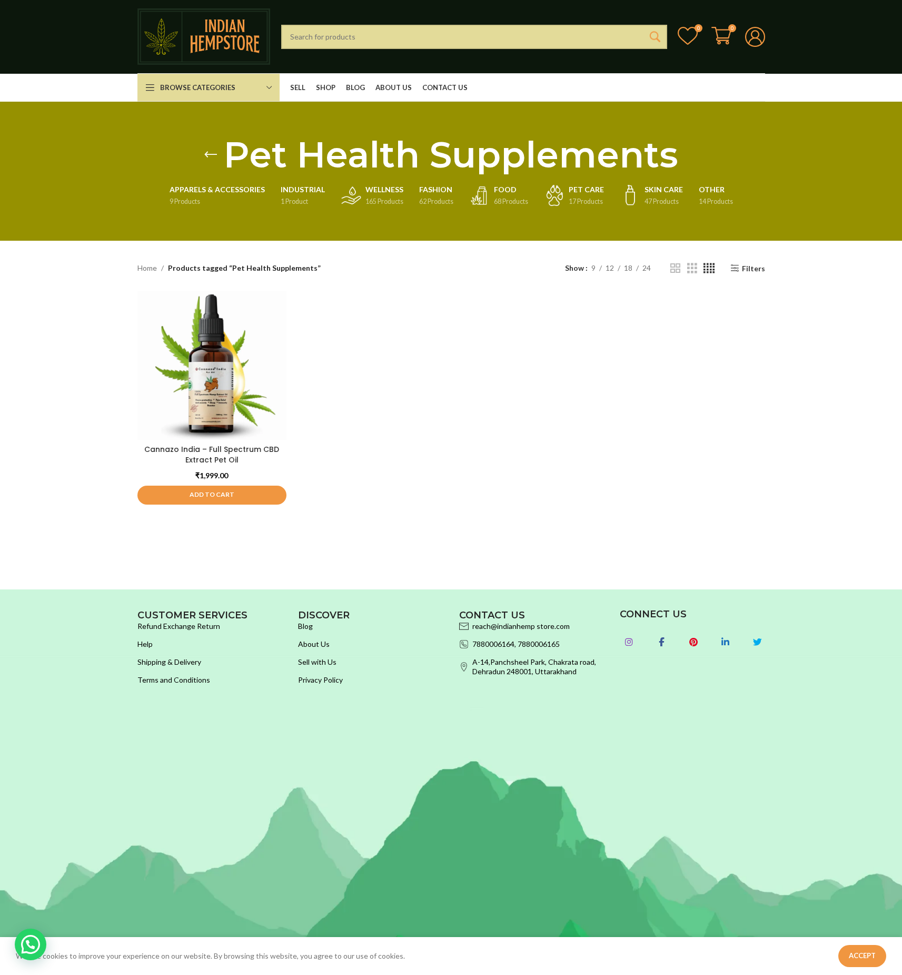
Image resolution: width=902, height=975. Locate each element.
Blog (305, 626)
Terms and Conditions (173, 679)
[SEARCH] (655, 37)
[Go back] (210, 154)
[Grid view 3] (692, 268)
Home (147, 267)
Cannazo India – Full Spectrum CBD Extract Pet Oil (211, 454)
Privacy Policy (320, 679)
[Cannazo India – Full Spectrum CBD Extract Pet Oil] (211, 365)
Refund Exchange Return (178, 626)
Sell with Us (317, 661)
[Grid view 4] (709, 268)
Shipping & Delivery (169, 661)
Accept (862, 955)
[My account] (755, 36)
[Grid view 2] (675, 268)
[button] (211, 495)
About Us (314, 643)
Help (145, 643)
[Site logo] (204, 35)
